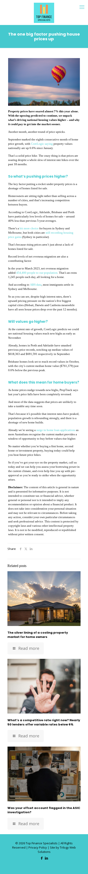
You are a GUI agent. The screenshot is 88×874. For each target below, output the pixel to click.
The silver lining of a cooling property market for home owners (37, 634)
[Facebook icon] (41, 858)
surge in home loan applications (55, 430)
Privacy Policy (37, 847)
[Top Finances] (44, 12)
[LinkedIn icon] (46, 858)
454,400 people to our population (37, 272)
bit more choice (29, 228)
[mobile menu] (82, 7)
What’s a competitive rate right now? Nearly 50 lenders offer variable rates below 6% (43, 722)
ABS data (36, 284)
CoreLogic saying (42, 143)
